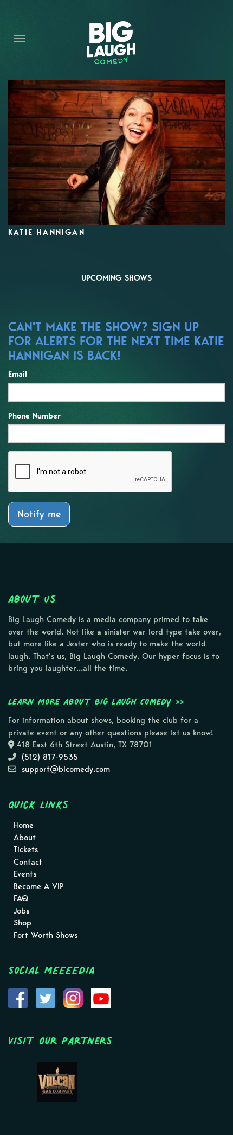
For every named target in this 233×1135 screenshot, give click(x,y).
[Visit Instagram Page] (73, 998)
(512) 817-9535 (50, 757)
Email (17, 374)
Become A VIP (39, 886)
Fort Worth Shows (45, 935)
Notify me (39, 513)
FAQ (21, 898)
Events (25, 874)
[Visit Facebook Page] (18, 998)
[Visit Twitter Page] (45, 998)
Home (24, 825)
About (25, 837)
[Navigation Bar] (19, 38)
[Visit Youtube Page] (101, 998)
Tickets (26, 849)
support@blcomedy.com (66, 769)
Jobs (21, 911)
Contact (28, 862)
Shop (22, 923)
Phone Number (34, 416)
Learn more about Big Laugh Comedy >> (96, 701)
